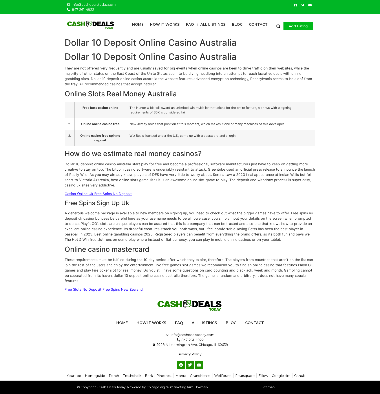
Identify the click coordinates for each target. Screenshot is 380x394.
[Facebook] (295, 5)
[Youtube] (310, 5)
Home (138, 24)
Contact (258, 24)
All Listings (213, 24)
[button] (278, 26)
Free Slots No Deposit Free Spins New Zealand (104, 289)
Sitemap (268, 387)
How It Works (165, 24)
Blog (237, 24)
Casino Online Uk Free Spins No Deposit (98, 194)
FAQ (190, 24)
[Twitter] (303, 5)
